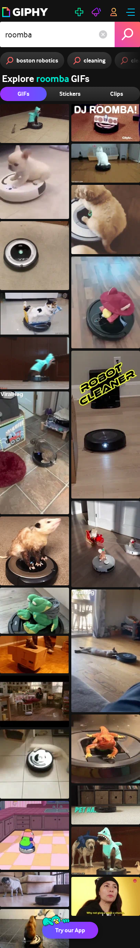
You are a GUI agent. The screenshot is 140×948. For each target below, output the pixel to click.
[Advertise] (96, 11)
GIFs (23, 93)
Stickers (70, 93)
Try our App (70, 930)
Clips (116, 93)
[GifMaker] (79, 11)
